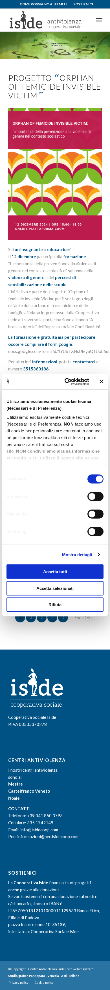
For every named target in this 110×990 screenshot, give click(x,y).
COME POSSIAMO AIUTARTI (43, 4)
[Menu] (99, 20)
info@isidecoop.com (39, 829)
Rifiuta (55, 604)
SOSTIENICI (83, 4)
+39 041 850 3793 (45, 815)
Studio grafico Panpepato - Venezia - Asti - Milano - (44, 976)
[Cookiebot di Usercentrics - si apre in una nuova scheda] (66, 381)
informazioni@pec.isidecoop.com (47, 836)
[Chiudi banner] (102, 381)
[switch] (95, 496)
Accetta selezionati (55, 588)
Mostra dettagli (77, 554)
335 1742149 (40, 822)
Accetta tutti (55, 571)
